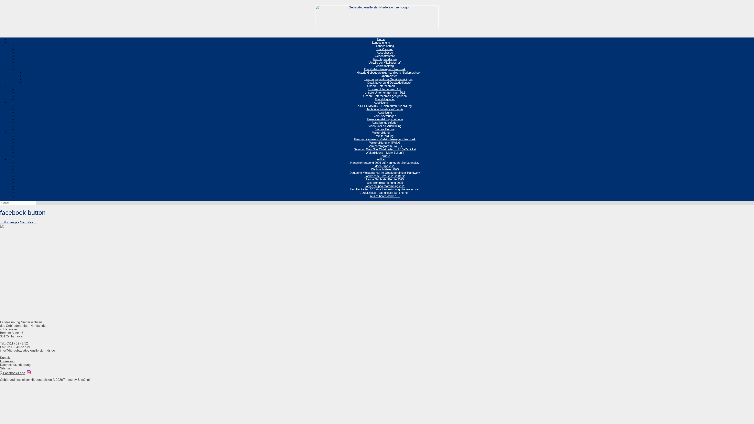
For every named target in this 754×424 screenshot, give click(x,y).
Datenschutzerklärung (15, 364)
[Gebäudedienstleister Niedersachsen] (377, 17)
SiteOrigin (85, 379)
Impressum (7, 361)
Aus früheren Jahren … (385, 196)
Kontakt (5, 357)
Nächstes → (28, 222)
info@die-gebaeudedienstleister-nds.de (27, 350)
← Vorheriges (9, 222)
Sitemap (6, 368)
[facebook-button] (46, 315)
